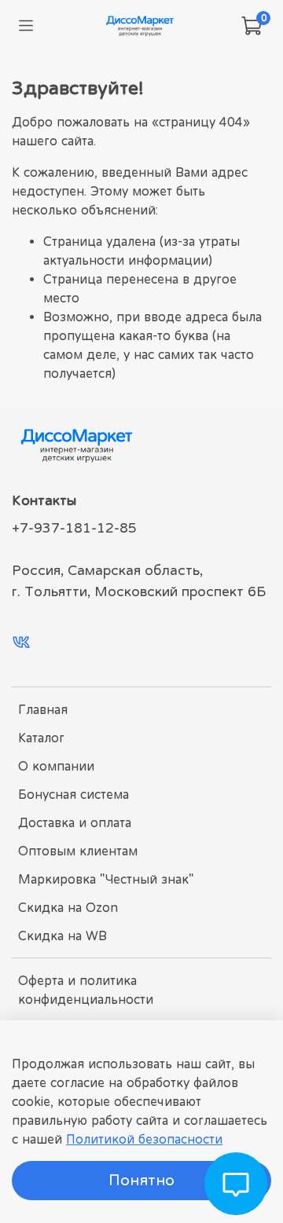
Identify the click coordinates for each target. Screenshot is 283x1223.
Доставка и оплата (74, 822)
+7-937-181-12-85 (74, 528)
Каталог (41, 738)
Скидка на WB (62, 935)
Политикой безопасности (144, 1139)
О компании (56, 766)
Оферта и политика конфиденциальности (85, 989)
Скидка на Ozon (68, 907)
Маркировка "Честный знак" (105, 879)
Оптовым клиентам (78, 851)
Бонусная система (73, 794)
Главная (43, 709)
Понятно (141, 1180)
